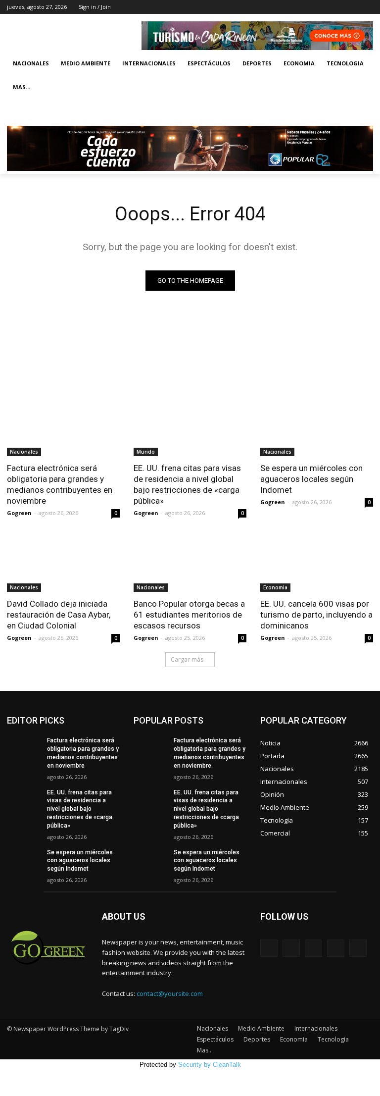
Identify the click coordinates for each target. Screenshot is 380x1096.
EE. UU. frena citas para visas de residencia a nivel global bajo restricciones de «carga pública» (187, 484)
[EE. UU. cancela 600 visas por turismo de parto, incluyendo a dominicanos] (316, 563)
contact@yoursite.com (170, 993)
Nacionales (31, 63)
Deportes (257, 63)
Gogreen (19, 513)
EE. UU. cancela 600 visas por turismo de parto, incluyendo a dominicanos (316, 614)
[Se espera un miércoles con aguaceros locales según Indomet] (316, 428)
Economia (299, 63)
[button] (361, 111)
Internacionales (149, 63)
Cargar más (187, 659)
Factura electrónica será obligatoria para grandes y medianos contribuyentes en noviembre (59, 484)
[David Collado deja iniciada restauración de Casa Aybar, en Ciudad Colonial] (63, 563)
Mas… (205, 1050)
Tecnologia (345, 63)
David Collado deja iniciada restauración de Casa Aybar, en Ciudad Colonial (58, 614)
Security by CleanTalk (209, 1064)
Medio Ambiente (85, 63)
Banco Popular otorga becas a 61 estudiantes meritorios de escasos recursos (189, 614)
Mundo (146, 451)
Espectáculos (209, 63)
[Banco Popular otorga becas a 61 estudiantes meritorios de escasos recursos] (190, 563)
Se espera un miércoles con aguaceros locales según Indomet (311, 479)
